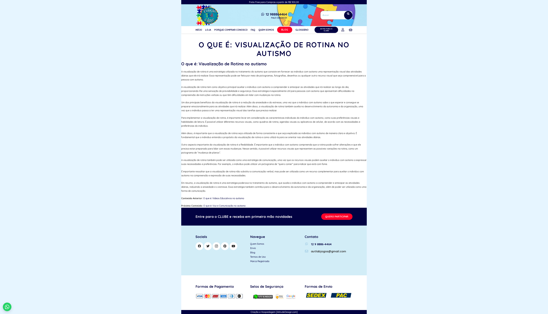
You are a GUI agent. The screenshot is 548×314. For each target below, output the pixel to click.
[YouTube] (233, 246)
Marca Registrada (259, 261)
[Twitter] (208, 246)
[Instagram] (216, 246)
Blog (252, 252)
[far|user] (343, 30)
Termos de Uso (258, 256)
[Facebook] (199, 246)
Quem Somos (257, 243)
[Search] (348, 15)
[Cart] (350, 29)
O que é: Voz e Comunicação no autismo (224, 205)
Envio (253, 248)
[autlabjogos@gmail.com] (308, 251)
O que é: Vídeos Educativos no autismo (223, 198)
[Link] (207, 15)
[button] (7, 307)
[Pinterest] (225, 246)
